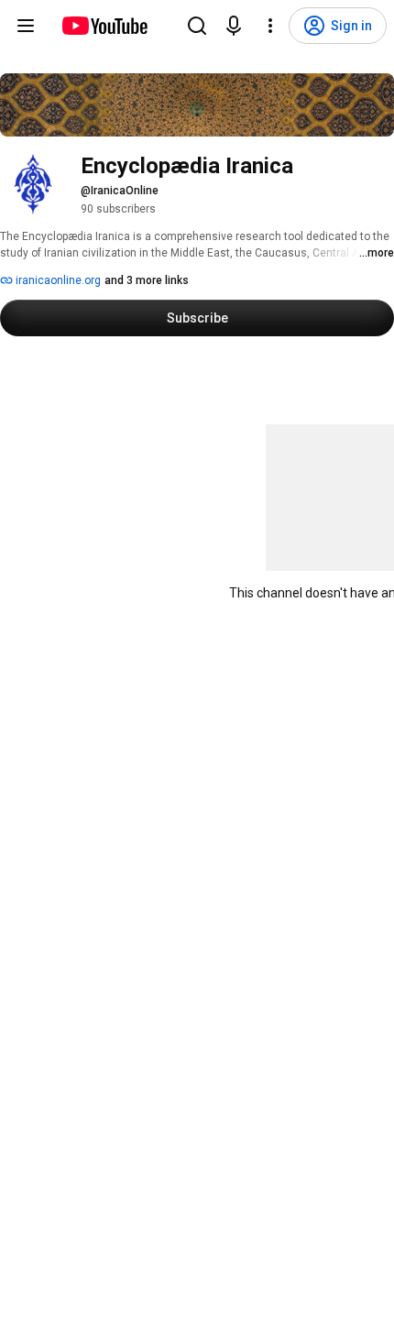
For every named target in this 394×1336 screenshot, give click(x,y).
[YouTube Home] (104, 25)
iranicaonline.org (57, 280)
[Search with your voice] (233, 25)
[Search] (197, 26)
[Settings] (270, 26)
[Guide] (26, 26)
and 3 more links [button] (146, 280)
